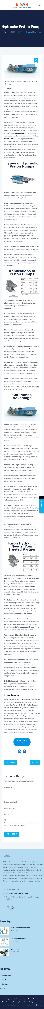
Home (5, 32)
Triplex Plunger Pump (19, 938)
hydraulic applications (17, 95)
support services (21, 497)
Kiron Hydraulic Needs (14, 81)
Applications (7, 976)
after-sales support (23, 627)
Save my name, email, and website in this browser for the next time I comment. (21, 824)
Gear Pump (15, 949)
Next (33, 762)
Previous (12, 762)
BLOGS (40, 1005)
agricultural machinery (26, 349)
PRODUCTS (5, 1005)
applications (17, 152)
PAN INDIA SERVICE (29, 1005)
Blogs (4, 988)
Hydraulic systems (28, 699)
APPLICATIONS (16, 1005)
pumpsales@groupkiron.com (17, 893)
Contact (5, 984)
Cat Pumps (8, 84)
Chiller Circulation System (20, 928)
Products (5, 980)
